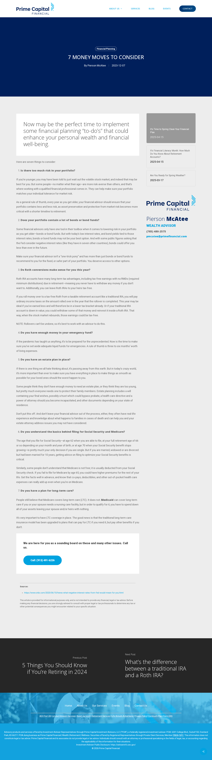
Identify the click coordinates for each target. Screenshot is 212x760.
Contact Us (141, 705)
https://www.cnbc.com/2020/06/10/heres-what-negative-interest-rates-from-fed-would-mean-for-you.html (73, 593)
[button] (42, 560)
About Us (82, 705)
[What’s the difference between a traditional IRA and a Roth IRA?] (159, 665)
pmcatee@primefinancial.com (166, 236)
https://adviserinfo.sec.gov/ (123, 745)
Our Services (99, 705)
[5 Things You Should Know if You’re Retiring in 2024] (53, 665)
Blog (127, 705)
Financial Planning (106, 49)
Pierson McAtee (97, 65)
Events (116, 705)
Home (68, 705)
